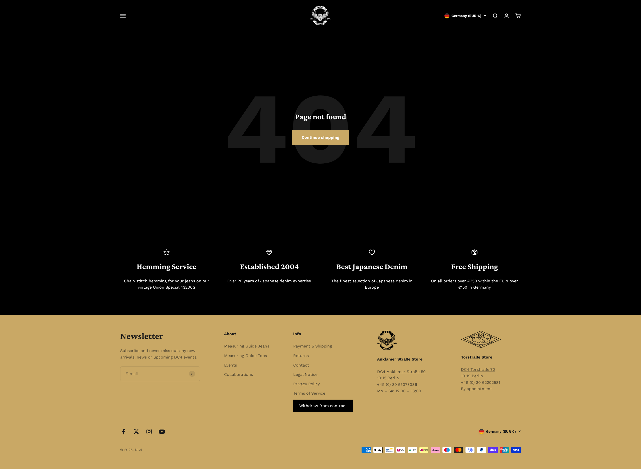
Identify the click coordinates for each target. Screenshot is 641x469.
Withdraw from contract (323, 405)
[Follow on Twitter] (136, 431)
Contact (301, 365)
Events (230, 365)
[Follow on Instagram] (149, 431)
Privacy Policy (306, 384)
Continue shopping (320, 137)
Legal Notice (305, 374)
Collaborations (238, 374)
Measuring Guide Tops (245, 355)
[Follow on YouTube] (161, 431)
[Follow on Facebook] (123, 431)
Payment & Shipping (312, 346)
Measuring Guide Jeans (246, 346)
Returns (301, 355)
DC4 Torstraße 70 (478, 369)
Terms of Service (309, 393)
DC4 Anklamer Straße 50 (401, 371)
